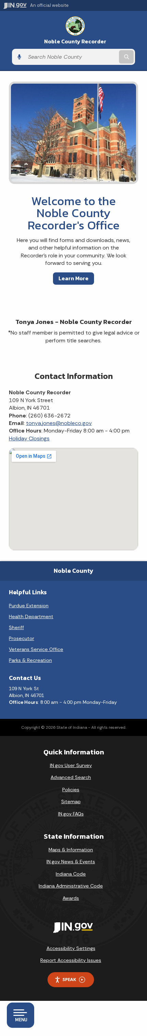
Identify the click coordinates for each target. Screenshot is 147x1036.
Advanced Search (71, 777)
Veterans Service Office (36, 649)
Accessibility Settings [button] (70, 948)
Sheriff (16, 627)
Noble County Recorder (75, 41)
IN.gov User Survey (71, 765)
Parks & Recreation (30, 660)
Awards (71, 898)
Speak (69, 979)
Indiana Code (71, 874)
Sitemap (71, 801)
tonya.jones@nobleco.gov (59, 423)
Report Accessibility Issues (70, 960)
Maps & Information (71, 850)
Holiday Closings (29, 438)
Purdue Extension (29, 605)
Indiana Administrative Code (71, 886)
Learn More (73, 278)
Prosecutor (21, 638)
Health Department (31, 616)
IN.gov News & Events (70, 861)
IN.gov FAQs (71, 814)
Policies (70, 789)
